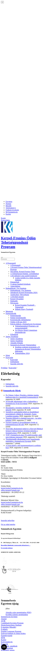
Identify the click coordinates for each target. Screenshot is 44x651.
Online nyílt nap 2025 (18, 322)
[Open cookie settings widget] (4, 647)
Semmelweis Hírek (12, 390)
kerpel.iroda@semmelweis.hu (12, 488)
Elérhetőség (14, 362)
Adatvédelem (15, 286)
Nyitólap (4, 368)
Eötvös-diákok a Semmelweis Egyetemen (25, 324)
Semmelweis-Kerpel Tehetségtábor (23, 345)
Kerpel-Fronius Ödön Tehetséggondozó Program (18, 242)
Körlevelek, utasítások (9, 646)
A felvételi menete (17, 297)
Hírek (8, 355)
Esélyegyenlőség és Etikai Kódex (13, 633)
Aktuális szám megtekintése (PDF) (18, 612)
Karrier (8, 214)
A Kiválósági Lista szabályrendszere (23, 276)
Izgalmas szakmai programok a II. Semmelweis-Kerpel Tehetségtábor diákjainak (28, 349)
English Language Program (11, 631)
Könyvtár (4, 644)
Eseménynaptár (6, 636)
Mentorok (9, 311)
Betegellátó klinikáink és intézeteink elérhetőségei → (15, 545)
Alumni (4, 619)
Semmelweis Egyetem (9, 617)
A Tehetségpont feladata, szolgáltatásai (24, 274)
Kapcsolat (9, 358)
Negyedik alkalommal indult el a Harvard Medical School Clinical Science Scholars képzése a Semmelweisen (24, 431)
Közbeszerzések (7, 648)
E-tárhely (4, 629)
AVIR (3, 621)
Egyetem (9, 202)
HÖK (3, 638)
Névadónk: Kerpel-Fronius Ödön (22, 272)
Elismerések (14, 282)
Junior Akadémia (12, 337)
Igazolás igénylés (16, 364)
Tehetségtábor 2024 (22, 353)
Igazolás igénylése (7, 520)
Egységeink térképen (7, 548)
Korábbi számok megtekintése (17, 615)
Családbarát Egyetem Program (12, 623)
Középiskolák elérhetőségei (20, 320)
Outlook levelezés (12, 210)
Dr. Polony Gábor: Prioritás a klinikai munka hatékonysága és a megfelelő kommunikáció (22, 396)
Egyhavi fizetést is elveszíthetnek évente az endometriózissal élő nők (21, 423)
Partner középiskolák (18, 318)
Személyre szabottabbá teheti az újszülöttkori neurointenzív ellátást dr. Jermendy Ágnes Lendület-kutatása (22, 414)
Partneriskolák (11, 313)
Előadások (14, 334)
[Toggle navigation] (2, 257)
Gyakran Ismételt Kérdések (20, 284)
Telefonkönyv (11, 208)
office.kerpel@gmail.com (10, 490)
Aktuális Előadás (16, 343)
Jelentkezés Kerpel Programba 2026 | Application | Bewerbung (24, 294)
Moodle (8, 206)
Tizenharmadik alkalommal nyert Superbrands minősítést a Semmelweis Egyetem (23, 440)
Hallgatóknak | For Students (16, 288)
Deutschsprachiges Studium (11, 625)
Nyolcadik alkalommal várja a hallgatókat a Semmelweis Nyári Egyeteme (22, 402)
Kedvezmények (7, 642)
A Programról (11, 263)
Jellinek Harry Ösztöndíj (24, 309)
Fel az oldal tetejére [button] (8, 524)
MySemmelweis (12, 212)
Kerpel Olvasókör (17, 299)
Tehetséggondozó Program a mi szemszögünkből (26, 327)
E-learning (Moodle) (8, 627)
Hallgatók (14, 301)
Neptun (8, 204)
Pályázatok (14, 303)
